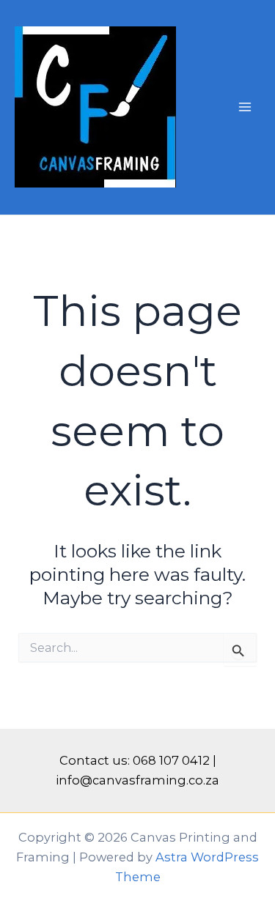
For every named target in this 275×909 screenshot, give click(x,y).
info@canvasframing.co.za (137, 780)
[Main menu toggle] (244, 107)
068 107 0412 (171, 760)
